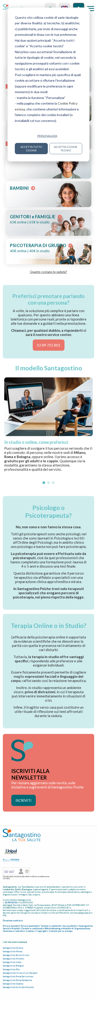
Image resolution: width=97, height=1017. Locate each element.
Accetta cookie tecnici (65, 148)
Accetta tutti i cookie (31, 148)
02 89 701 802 (48, 345)
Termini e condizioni (50, 926)
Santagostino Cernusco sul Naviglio (20, 973)
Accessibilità (70, 926)
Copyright (41, 931)
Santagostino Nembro (13, 958)
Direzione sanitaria (13, 920)
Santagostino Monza (12, 951)
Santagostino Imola (12, 962)
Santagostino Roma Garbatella (17, 980)
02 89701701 (11, 902)
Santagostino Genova (13, 948)
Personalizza (47, 136)
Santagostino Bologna (13, 965)
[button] (43, 482)
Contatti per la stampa (61, 931)
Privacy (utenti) (11, 926)
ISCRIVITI (24, 800)
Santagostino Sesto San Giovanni (18, 987)
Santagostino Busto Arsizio (16, 955)
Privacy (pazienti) (29, 926)
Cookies (30, 931)
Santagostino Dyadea (13, 983)
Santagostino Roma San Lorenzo (18, 976)
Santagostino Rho (11, 969)
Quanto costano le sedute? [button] (48, 272)
